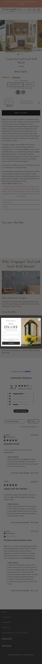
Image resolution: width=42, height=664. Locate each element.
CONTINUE (11, 343)
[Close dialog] (39, 319)
